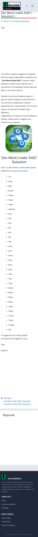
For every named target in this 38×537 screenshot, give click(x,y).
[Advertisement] (19, 51)
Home (4, 500)
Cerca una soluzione (8, 504)
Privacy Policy (6, 518)
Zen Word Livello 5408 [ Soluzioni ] (17, 404)
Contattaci (5, 508)
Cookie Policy (6, 522)
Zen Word (7, 398)
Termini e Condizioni (8, 525)
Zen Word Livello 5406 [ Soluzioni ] (17, 401)
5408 (25, 338)
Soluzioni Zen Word (19, 171)
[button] (27, 6)
